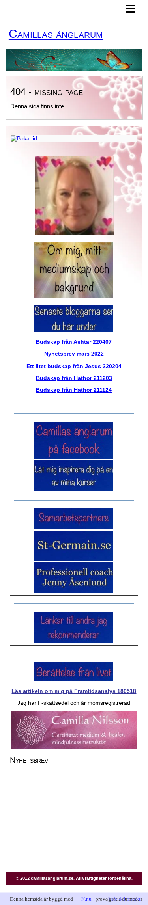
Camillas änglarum (56, 33)
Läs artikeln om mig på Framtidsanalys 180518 (73, 691)
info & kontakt (125, 899)
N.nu (86, 899)
